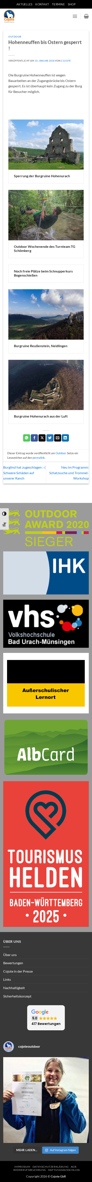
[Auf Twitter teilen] (49, 438)
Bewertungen (13, 963)
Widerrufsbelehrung (29, 1169)
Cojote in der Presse (18, 971)
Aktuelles (24, 4)
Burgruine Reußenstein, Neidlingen (40, 346)
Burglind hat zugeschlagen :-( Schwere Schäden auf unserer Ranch (24, 472)
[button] (74, 16)
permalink (39, 457)
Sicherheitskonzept (17, 996)
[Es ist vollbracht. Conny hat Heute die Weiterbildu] (46, 1100)
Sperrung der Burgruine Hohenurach (42, 176)
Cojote (66, 60)
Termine (58, 4)
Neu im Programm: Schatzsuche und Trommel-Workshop (69, 472)
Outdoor (14, 36)
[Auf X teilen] (42, 438)
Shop (72, 4)
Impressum (22, 1166)
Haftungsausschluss (64, 1169)
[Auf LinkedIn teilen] (65, 438)
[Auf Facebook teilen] (34, 438)
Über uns (10, 955)
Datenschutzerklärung (51, 1166)
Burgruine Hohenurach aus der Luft (41, 416)
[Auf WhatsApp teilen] (26, 438)
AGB (74, 1166)
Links (7, 979)
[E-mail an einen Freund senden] (57, 438)
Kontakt (42, 4)
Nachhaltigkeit (14, 988)
